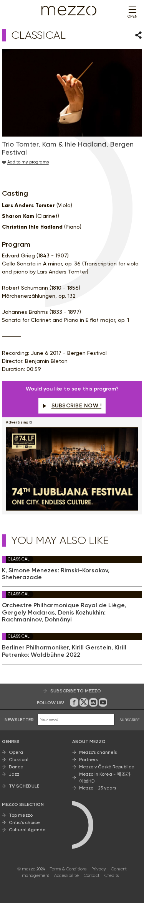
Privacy (98, 869)
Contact (91, 875)
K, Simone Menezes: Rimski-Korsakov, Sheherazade (55, 574)
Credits (111, 875)
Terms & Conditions (68, 869)
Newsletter (19, 719)
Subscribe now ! (76, 405)
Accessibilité (66, 875)
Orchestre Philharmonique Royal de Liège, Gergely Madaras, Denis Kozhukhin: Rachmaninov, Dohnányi (64, 612)
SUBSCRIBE (129, 720)
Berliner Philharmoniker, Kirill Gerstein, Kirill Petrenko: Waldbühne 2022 (64, 651)
